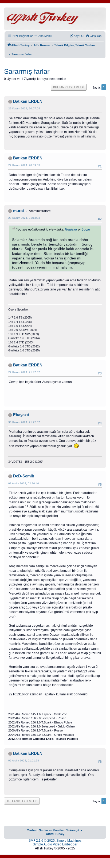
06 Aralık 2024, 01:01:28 (23, 760)
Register (71, 229)
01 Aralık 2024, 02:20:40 (23, 483)
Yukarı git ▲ (74, 830)
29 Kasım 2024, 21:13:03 (24, 217)
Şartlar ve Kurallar (51, 830)
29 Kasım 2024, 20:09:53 (24, 165)
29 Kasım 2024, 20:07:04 (24, 108)
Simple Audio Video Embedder (55, 844)
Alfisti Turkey (55, 834)
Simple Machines (68, 840)
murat (18, 211)
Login (86, 229)
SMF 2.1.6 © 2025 (42, 840)
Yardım (32, 830)
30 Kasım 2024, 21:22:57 (24, 422)
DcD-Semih (23, 476)
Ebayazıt (21, 415)
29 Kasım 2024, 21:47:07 (24, 372)
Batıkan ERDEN (27, 101)
